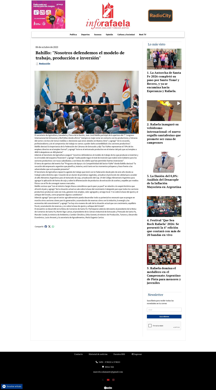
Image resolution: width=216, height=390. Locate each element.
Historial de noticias (98, 354)
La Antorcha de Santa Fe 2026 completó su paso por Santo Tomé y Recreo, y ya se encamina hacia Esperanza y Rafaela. (164, 82)
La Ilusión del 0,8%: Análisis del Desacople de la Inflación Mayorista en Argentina (164, 181)
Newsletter (155, 294)
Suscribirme (164, 316)
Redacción (44, 63)
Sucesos (97, 34)
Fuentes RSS (119, 354)
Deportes (85, 34)
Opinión (109, 34)
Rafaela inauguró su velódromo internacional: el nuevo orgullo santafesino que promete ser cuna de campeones (164, 133)
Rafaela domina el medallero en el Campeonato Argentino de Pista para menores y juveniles (164, 275)
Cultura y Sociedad (126, 34)
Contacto (78, 354)
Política (73, 34)
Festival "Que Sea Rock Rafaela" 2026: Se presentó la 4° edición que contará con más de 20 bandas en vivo (164, 227)
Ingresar (138, 354)
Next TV (142, 34)
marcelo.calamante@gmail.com (108, 371)
